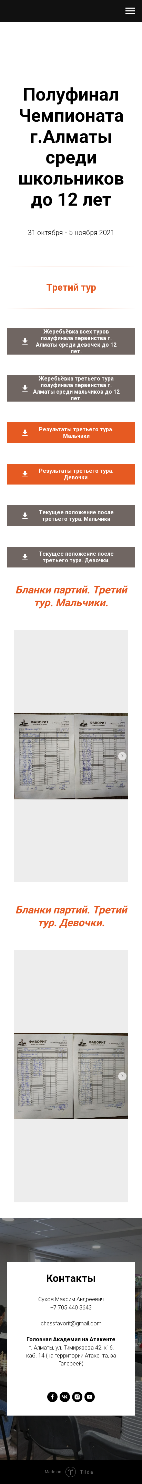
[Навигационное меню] (130, 11)
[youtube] (89, 1397)
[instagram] (77, 1397)
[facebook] (52, 1397)
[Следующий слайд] (122, 756)
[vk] (65, 1397)
